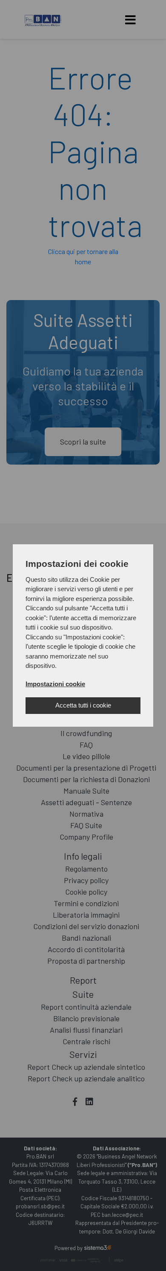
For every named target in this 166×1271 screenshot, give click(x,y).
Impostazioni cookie (55, 683)
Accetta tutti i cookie (83, 705)
